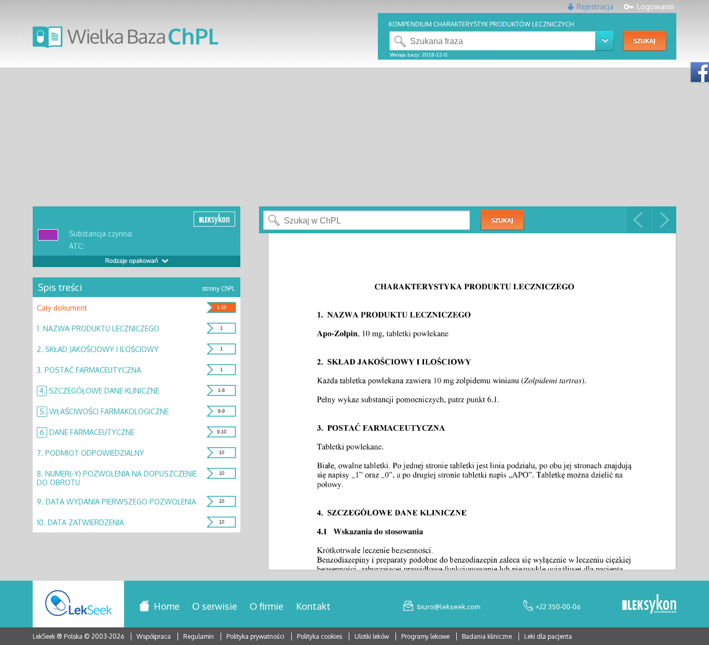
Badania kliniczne (487, 636)
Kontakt (313, 606)
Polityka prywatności (256, 636)
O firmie (266, 606)
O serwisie (214, 606)
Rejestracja (595, 6)
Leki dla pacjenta (548, 636)
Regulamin (198, 636)
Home (167, 606)
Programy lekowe (426, 636)
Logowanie (655, 6)
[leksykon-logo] (649, 604)
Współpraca (154, 636)
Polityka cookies (319, 636)
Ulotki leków (372, 636)
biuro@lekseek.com (449, 606)
